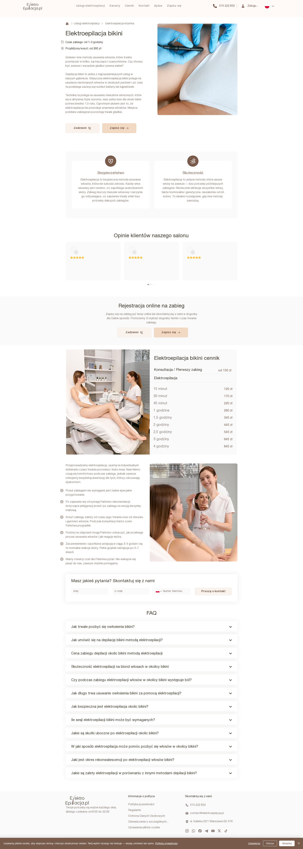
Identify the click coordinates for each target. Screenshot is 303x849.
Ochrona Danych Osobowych (146, 816)
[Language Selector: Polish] (269, 6)
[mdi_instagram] (187, 831)
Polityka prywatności (141, 804)
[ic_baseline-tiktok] (226, 831)
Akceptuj (287, 843)
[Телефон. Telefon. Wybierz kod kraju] (159, 591)
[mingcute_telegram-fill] (206, 831)
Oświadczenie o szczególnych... (148, 822)
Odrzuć (270, 843)
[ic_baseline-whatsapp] (193, 831)
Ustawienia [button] (254, 843)
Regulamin (134, 810)
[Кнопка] (151, 625)
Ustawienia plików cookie (144, 827)
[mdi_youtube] (213, 831)
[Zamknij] (299, 843)
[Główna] (67, 23)
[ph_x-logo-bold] (219, 831)
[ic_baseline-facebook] (200, 831)
